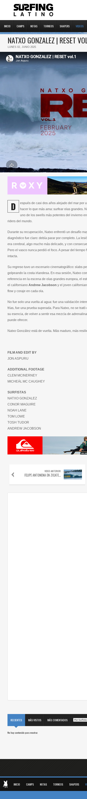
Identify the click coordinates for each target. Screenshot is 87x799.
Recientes (16, 720)
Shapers (65, 26)
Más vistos (34, 720)
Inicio (7, 26)
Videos (80, 26)
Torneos (49, 26)
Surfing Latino (33, 10)
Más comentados (57, 720)
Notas (33, 26)
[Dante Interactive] (5, 784)
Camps (20, 26)
